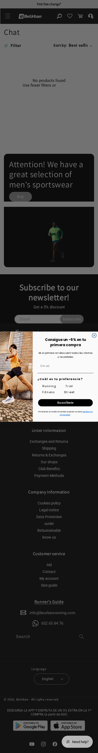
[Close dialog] (94, 335)
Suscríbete (65, 402)
